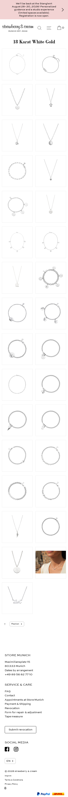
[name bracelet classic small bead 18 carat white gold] (51, 455)
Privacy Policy (11, 784)
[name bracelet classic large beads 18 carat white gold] (17, 491)
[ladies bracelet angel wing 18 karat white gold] (17, 420)
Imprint (8, 776)
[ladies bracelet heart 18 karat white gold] (51, 384)
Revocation (12, 708)
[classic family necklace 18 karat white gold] (51, 242)
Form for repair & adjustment (23, 712)
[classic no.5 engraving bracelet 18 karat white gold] (17, 349)
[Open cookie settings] (7, 790)
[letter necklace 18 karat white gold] (51, 562)
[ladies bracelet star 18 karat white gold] (51, 420)
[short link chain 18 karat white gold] (17, 384)
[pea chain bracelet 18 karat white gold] (51, 527)
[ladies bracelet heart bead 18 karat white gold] (17, 455)
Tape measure (14, 716)
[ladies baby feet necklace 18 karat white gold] (17, 135)
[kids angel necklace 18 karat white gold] (51, 100)
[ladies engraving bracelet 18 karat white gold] (51, 349)
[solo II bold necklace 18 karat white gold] (17, 100)
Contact (10, 695)
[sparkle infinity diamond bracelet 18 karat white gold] (51, 64)
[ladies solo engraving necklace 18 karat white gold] (51, 206)
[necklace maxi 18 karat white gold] (17, 562)
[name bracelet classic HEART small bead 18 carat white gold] (51, 491)
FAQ (8, 691)
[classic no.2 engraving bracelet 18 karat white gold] (17, 206)
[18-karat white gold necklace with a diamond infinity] (17, 64)
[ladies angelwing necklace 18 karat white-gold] (17, 527)
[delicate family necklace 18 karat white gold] (17, 242)
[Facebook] (7, 749)
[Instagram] (16, 749)
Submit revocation (20, 729)
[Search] (39, 28)
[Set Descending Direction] (5, 624)
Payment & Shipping (18, 703)
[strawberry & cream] (18, 28)
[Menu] (49, 28)
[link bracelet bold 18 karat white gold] (17, 171)
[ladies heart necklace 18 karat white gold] (51, 171)
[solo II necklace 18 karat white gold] (51, 135)
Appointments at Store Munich (24, 699)
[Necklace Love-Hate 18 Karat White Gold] (17, 598)
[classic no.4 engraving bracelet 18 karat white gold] (51, 313)
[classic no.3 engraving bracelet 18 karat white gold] (17, 313)
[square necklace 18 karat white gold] (17, 277)
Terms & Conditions (14, 780)
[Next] (62, 10)
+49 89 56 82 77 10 (18, 674)
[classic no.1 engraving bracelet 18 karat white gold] (51, 277)
